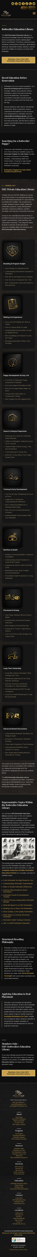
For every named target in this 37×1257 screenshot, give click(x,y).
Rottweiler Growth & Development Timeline (16, 896)
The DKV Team (19, 1122)
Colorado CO (19, 1215)
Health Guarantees (19, 1172)
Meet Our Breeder (19, 1121)
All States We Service (19, 1224)
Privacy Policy (14, 1249)
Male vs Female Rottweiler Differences (17, 887)
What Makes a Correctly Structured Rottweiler (16, 916)
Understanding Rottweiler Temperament (18, 883)
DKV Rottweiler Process (19, 1152)
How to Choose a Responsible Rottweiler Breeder (18, 901)
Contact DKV (19, 1198)
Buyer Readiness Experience (19, 1157)
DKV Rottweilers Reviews (19, 1139)
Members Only (19, 1187)
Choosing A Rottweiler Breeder (19, 1189)
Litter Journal (19, 1170)
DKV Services (19, 1166)
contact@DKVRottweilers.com (18, 1106)
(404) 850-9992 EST (18, 1102)
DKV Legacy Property (19, 1124)
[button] (34, 13)
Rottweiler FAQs (19, 1201)
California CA (19, 1213)
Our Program (19, 1133)
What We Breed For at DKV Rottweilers (17, 905)
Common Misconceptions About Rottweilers (15, 891)
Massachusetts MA (19, 1218)
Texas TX (19, 1222)
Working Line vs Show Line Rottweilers (17, 908)
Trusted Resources (19, 1203)
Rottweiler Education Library (19, 1183)
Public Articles (19, 1185)
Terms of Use (23, 1249)
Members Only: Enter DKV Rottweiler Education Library (18, 60)
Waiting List (19, 1155)
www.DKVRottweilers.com (18, 1104)
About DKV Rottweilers (19, 1119)
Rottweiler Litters (19, 1148)
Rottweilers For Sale (19, 1150)
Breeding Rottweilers (19, 1135)
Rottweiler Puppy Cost (19, 1154)
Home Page (19, 1117)
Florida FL (19, 1216)
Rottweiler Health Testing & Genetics (16, 920)
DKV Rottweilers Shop (19, 1200)
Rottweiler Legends (19, 1137)
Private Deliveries (19, 1174)
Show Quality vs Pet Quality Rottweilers (18, 912)
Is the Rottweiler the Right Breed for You (18, 880)
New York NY (19, 1220)
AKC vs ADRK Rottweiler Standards (16, 923)
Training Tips (19, 1168)
